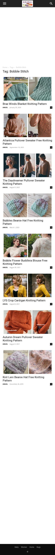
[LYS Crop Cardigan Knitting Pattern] (27, 285)
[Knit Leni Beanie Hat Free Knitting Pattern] (27, 361)
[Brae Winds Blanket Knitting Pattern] (27, 88)
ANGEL (5, 107)
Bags (38, 547)
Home (5, 67)
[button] (4, 3)
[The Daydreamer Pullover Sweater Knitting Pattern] (27, 165)
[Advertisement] (27, 36)
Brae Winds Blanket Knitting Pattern (25, 103)
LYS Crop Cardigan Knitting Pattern (24, 300)
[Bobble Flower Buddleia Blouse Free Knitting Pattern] (27, 245)
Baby (17, 547)
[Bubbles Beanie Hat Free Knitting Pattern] (27, 205)
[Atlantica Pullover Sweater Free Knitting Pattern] (27, 125)
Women (24, 547)
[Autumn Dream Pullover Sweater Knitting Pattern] (27, 321)
